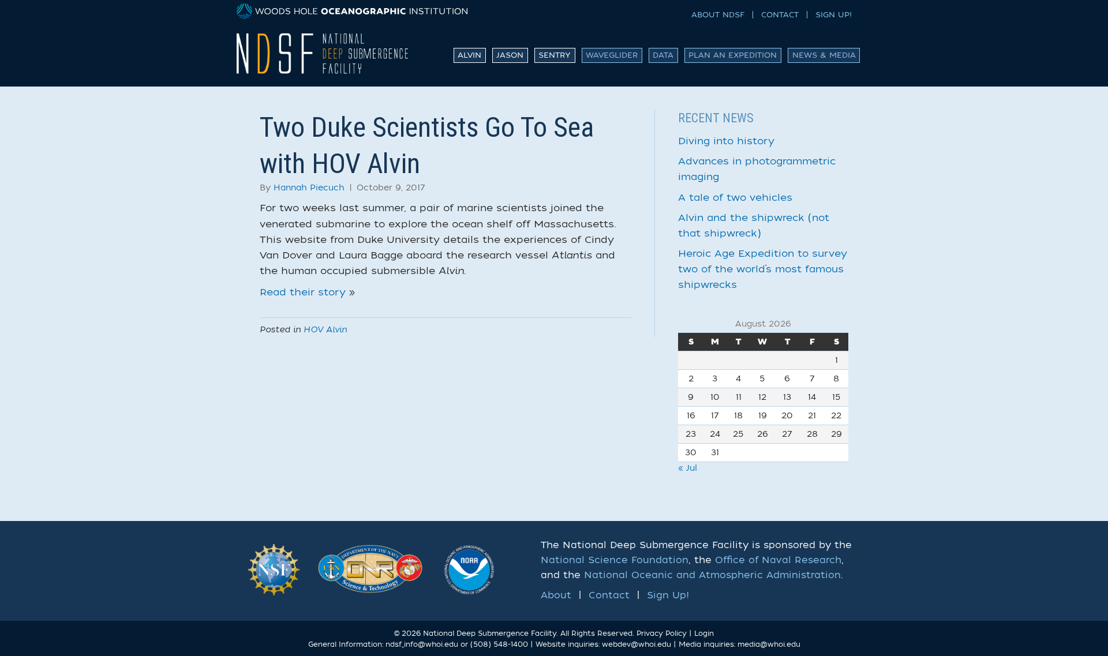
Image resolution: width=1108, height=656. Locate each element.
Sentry (554, 55)
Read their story (303, 292)
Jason (509, 55)
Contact (780, 14)
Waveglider (612, 55)
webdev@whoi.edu (636, 644)
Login (704, 633)
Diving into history (726, 141)
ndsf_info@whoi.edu (421, 644)
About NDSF (717, 14)
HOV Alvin (325, 329)
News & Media (824, 55)
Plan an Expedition (732, 55)
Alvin (469, 55)
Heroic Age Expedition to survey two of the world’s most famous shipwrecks (762, 269)
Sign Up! (833, 14)
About (556, 595)
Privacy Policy (662, 633)
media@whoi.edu (769, 644)
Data (663, 55)
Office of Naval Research (778, 560)
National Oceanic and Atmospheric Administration (712, 575)
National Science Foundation (614, 560)
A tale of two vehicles (735, 197)
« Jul (687, 468)
